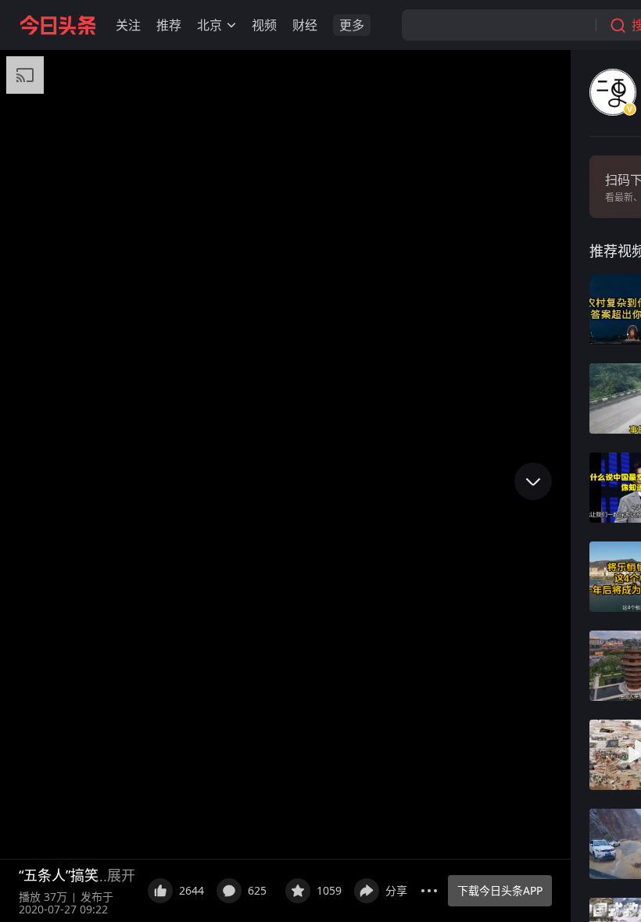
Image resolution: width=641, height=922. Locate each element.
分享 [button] (396, 890)
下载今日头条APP (500, 890)
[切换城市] (231, 25)
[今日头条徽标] (58, 25)
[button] (128, 25)
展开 (121, 875)
